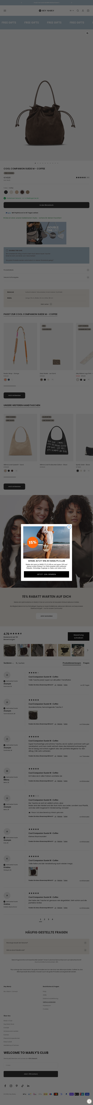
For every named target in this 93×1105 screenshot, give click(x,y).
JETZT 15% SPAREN (46, 574)
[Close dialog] (69, 527)
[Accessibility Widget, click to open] (89, 1101)
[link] (46, 542)
